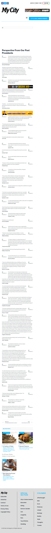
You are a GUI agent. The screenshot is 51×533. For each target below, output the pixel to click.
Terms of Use (4, 506)
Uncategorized (6, 432)
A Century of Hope (9, 448)
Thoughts (40, 522)
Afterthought (41, 498)
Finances (39, 507)
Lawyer (39, 510)
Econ (38, 504)
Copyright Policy (5, 512)
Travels (39, 525)
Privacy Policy (5, 509)
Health (4, 460)
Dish (38, 501)
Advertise (3, 499)
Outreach (22, 432)
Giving (22, 505)
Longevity (23, 515)
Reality (39, 516)
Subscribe (4, 496)
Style (38, 519)
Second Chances (26, 447)
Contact (3, 502)
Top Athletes (24, 521)
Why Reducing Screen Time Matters (9, 477)
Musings (39, 513)
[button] (27, 18)
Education (23, 502)
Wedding (23, 524)
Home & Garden (25, 508)
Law (22, 512)
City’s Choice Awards (27, 499)
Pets (22, 518)
